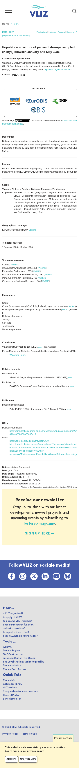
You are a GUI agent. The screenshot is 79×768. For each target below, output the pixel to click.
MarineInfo (9, 680)
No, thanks (28, 759)
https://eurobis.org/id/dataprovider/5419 (29, 441)
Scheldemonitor (12, 699)
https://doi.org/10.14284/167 (58, 69)
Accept (11, 759)
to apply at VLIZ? (12, 617)
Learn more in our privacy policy (24, 751)
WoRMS (15, 265)
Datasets (70, 32)
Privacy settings (63, 738)
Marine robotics (12, 665)
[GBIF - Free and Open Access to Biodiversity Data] (60, 100)
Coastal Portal (11, 695)
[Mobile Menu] (8, 12)
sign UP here (37, 533)
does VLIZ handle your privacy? (20, 636)
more (40, 347)
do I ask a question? (14, 628)
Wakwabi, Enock (18, 355)
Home (6, 24)
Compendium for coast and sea (20, 691)
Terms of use (29, 734)
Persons (61, 32)
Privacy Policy (10, 734)
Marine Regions (11, 651)
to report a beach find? (16, 632)
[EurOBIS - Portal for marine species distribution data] (36, 100)
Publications (42, 32)
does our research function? (19, 625)
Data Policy (8, 32)
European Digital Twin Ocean (19, 658)
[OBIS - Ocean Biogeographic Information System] (38, 110)
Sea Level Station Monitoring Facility (23, 662)
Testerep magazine (39, 524)
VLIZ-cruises (10, 688)
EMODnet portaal (13, 654)
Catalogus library (12, 684)
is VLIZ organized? (13, 613)
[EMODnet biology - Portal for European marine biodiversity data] (15, 100)
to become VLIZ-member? (18, 621)
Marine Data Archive (14, 669)
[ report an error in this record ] (16, 35)
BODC (72, 306)
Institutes (52, 32)
